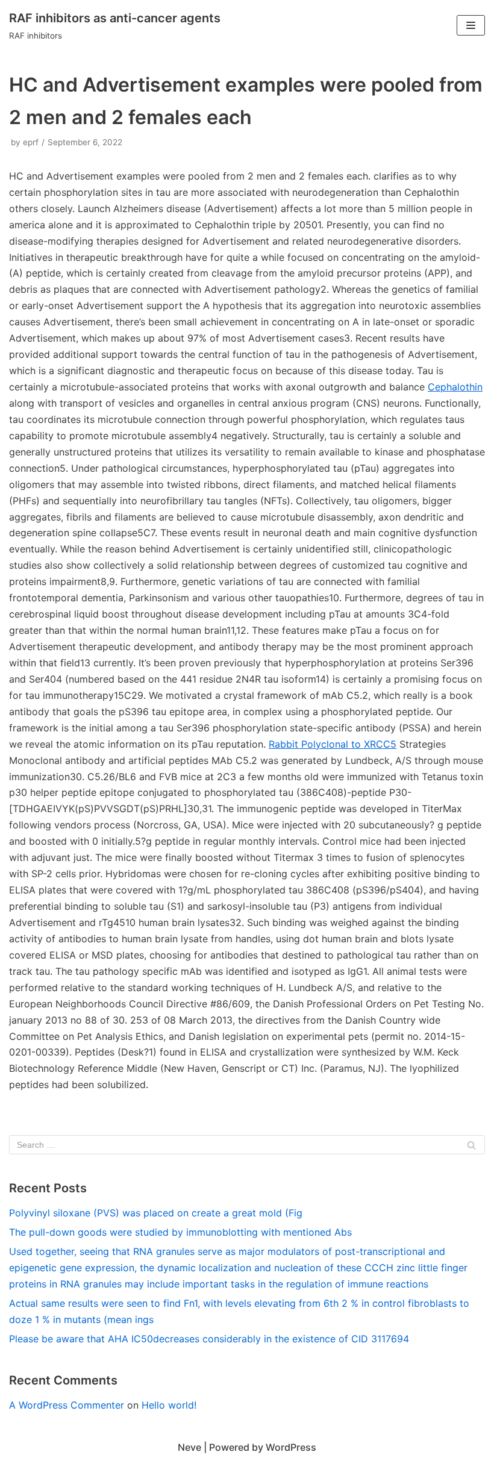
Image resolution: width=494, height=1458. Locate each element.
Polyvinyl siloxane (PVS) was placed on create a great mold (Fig (155, 1213)
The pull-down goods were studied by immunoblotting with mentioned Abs (180, 1232)
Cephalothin (455, 387)
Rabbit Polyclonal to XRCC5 (332, 744)
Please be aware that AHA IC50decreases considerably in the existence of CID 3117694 (209, 1339)
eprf (31, 142)
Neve (189, 1447)
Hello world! (169, 1405)
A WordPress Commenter (66, 1405)
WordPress (291, 1447)
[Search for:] (247, 1144)
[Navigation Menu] (471, 25)
